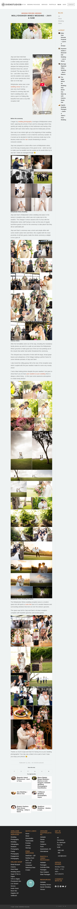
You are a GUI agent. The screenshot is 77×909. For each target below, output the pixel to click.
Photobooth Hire (16, 881)
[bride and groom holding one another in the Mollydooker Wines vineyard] (31, 31)
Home (27, 833)
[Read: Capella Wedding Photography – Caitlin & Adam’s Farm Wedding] (59, 105)
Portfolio (28, 843)
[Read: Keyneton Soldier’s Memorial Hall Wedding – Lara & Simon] (59, 49)
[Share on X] (21, 771)
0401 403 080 (61, 852)
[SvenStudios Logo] (11, 4)
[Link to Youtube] (60, 906)
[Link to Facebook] (56, 906)
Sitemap (28, 848)
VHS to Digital (15, 879)
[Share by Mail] (48, 771)
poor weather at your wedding (36, 374)
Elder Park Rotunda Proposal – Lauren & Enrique (63, 39)
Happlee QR (15, 893)
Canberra (43, 844)
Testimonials (29, 841)
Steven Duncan (39, 762)
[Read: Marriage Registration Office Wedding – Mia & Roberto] (59, 64)
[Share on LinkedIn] (35, 771)
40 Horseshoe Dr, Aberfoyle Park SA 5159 (61, 842)
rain (26, 139)
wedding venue (15, 87)
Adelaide (43, 837)
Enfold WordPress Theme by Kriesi (24, 906)
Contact (27, 845)
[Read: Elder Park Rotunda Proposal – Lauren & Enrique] (59, 33)
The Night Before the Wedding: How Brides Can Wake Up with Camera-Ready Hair (63, 90)
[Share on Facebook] (14, 771)
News (60, 18)
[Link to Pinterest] (62, 906)
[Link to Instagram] (58, 906)
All (59, 16)
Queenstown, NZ (45, 849)
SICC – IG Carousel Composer (28, 863)
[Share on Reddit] (41, 771)
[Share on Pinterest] (28, 771)
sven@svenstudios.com (65, 856)
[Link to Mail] (65, 906)
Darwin (42, 839)
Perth (42, 846)
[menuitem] (22, 4)
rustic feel (28, 604)
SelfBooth (14, 895)
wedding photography (25, 121)
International (44, 851)
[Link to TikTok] (63, 906)
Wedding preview (27, 13)
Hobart (42, 842)
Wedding (38, 13)
